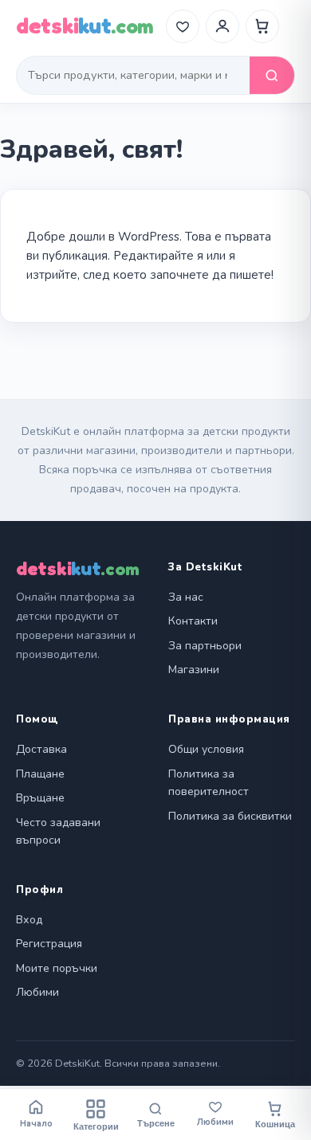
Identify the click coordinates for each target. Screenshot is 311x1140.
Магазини (193, 669)
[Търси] (272, 75)
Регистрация (49, 943)
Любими (37, 992)
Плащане (40, 774)
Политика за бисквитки (230, 816)
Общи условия (206, 749)
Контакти (193, 621)
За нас (185, 597)
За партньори (205, 645)
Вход (29, 919)
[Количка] (262, 26)
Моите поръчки (56, 968)
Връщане (40, 797)
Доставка (41, 749)
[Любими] (182, 26)
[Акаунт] (222, 26)
